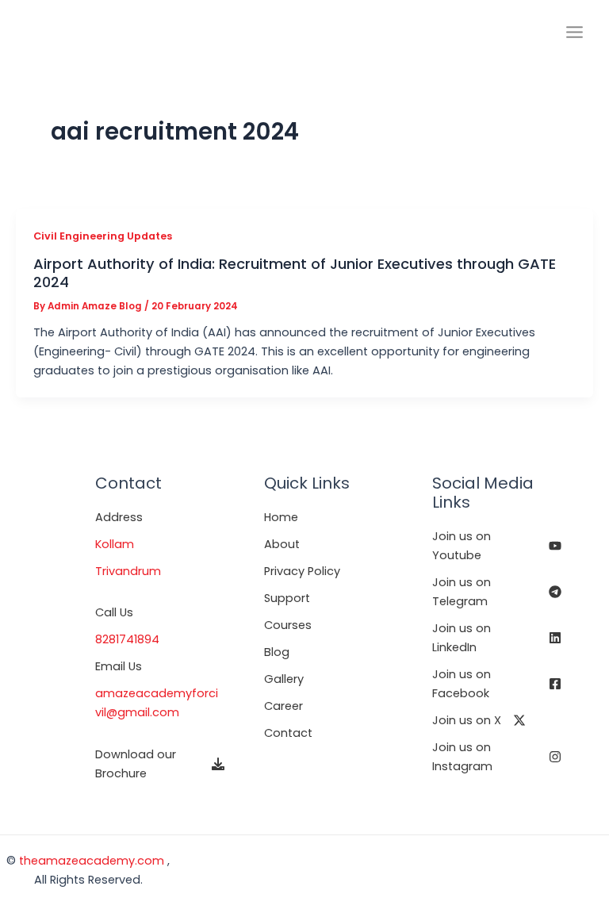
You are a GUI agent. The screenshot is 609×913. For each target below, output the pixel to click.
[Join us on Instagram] (496, 757)
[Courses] (288, 625)
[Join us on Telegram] (496, 592)
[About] (282, 544)
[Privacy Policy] (302, 571)
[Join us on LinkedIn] (496, 638)
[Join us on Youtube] (496, 546)
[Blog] (276, 652)
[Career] (283, 705)
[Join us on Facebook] (496, 684)
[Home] (281, 517)
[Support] (287, 598)
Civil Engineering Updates (102, 236)
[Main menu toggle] (574, 32)
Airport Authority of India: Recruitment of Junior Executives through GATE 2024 (294, 272)
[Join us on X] (479, 720)
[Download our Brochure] (159, 764)
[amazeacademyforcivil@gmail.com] (159, 703)
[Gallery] (284, 679)
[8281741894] (127, 639)
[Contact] (288, 732)
